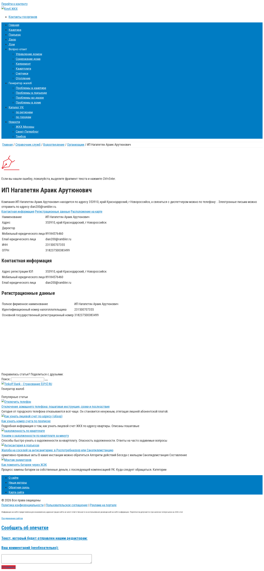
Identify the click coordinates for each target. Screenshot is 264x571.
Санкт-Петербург (27, 131)
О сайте (13, 477)
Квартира (15, 30)
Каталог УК (16, 107)
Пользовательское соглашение (67, 505)
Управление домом (29, 54)
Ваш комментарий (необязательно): (30, 547)
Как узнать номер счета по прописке (26, 421)
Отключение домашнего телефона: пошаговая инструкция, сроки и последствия (55, 406)
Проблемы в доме (28, 102)
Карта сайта (16, 492)
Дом (12, 44)
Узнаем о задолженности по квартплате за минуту (35, 435)
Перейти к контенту (14, 4)
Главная (14, 25)
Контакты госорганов (23, 17)
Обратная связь (19, 487)
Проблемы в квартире (31, 88)
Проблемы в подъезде (31, 93)
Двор (12, 39)
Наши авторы (18, 482)
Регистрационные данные (52, 211)
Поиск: (6, 379)
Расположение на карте (86, 211)
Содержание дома (28, 59)
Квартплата (23, 68)
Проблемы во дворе (30, 97)
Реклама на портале (103, 505)
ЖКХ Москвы (25, 126)
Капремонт (23, 63)
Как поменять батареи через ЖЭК (24, 465)
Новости (14, 122)
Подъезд (15, 34)
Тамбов (21, 136)
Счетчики (22, 73)
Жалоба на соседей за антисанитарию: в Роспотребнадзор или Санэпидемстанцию (57, 450)
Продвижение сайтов (12, 518)
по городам (23, 117)
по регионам (24, 112)
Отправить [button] (8, 567)
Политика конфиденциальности (22, 505)
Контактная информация (17, 211)
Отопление (23, 78)
